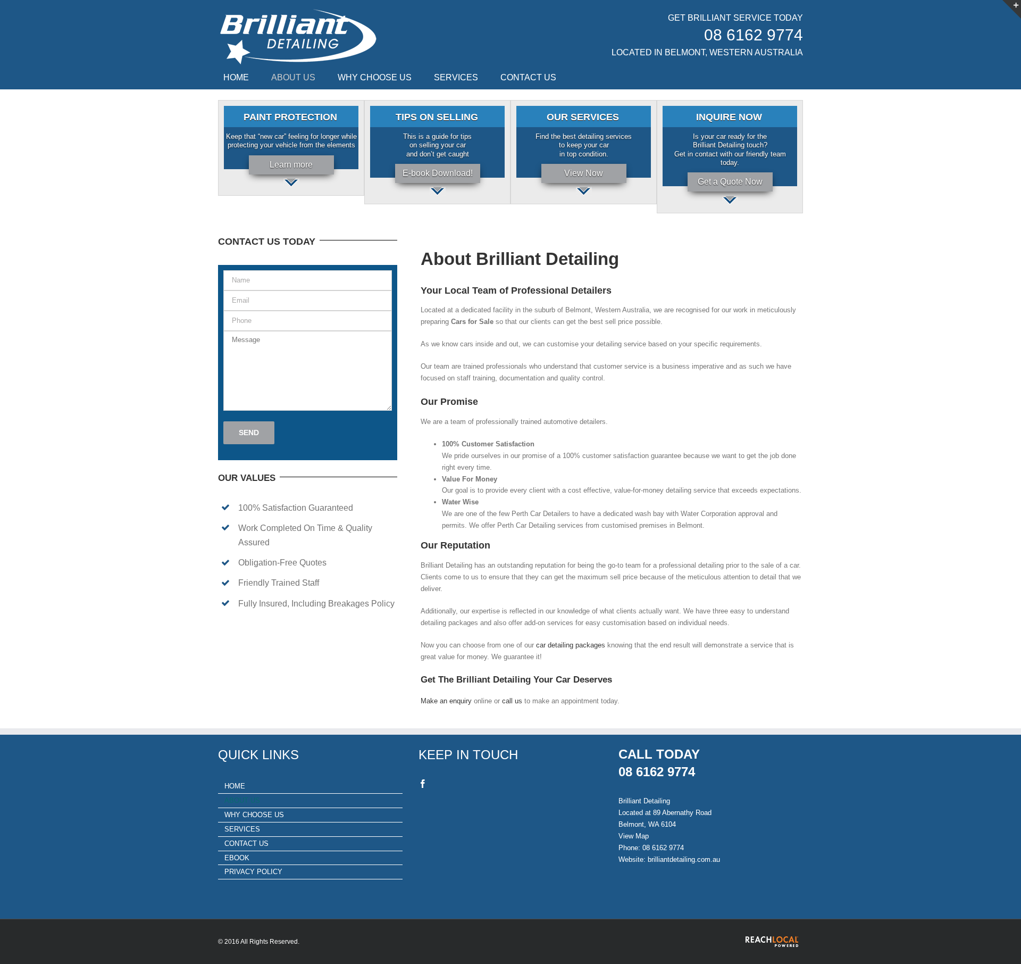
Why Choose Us (254, 815)
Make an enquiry (446, 701)
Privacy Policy (253, 872)
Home (234, 786)
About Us (242, 800)
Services (242, 829)
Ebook (236, 858)
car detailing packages (570, 645)
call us (512, 701)
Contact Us (246, 843)
